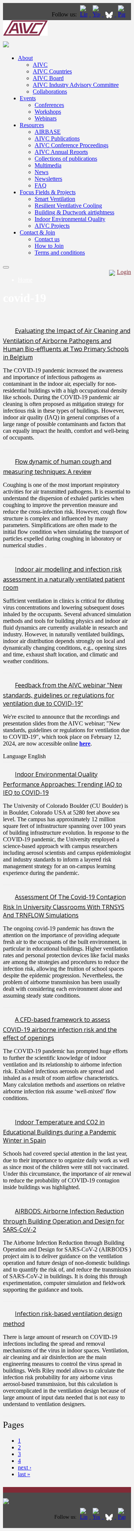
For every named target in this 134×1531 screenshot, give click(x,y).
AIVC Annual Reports (61, 152)
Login (124, 272)
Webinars (46, 118)
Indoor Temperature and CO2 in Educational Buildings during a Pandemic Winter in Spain (59, 1131)
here (84, 743)
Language (15, 756)
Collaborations (50, 91)
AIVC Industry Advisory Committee (76, 85)
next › (24, 1467)
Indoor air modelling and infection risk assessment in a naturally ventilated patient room (64, 578)
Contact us (47, 239)
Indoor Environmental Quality (70, 219)
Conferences (49, 105)
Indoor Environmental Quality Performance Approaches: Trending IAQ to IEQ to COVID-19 (62, 783)
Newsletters (48, 179)
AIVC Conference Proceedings (71, 145)
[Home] (25, 34)
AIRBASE (48, 132)
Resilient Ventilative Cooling (68, 205)
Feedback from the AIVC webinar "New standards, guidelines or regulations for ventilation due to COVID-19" (62, 694)
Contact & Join (37, 232)
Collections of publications (66, 158)
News (41, 172)
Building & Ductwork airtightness (74, 212)
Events (28, 98)
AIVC (40, 65)
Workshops (48, 111)
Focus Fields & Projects (48, 192)
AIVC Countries (52, 71)
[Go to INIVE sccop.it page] (123, 14)
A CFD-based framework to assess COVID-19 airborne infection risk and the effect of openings (60, 1028)
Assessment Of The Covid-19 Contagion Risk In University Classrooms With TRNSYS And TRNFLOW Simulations (64, 906)
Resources (32, 125)
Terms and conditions (60, 252)
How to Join (49, 246)
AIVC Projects (52, 226)
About (25, 58)
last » (24, 1474)
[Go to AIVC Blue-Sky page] (109, 14)
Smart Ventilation (55, 199)
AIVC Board (48, 78)
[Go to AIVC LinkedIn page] (84, 14)
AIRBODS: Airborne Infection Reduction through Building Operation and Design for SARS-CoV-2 (63, 1220)
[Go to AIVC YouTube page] (97, 14)
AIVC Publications (57, 138)
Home (25, 280)
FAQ (41, 185)
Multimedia (48, 165)
